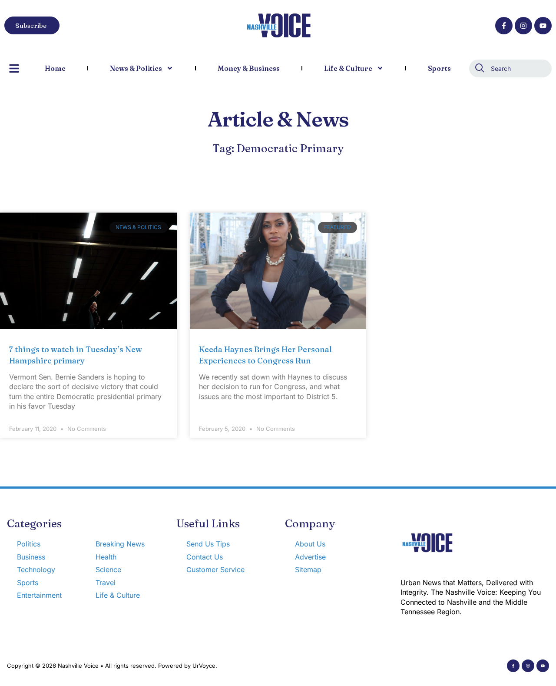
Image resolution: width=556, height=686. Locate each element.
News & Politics (136, 68)
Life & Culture (348, 68)
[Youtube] (543, 25)
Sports (439, 68)
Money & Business (249, 68)
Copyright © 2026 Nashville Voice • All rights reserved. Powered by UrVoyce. (112, 665)
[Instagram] (523, 25)
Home (55, 68)
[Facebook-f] (504, 25)
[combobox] (510, 68)
